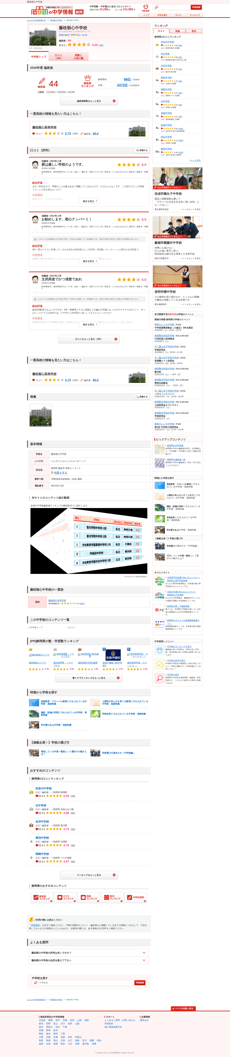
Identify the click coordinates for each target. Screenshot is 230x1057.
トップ (146, 15)
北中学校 (41, 805)
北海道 (42, 1020)
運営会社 (144, 1020)
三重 (63, 1033)
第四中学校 (42, 837)
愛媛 (92, 1040)
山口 (70, 1040)
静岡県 (61, 35)
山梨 (77, 1023)
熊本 (63, 1044)
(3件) (180, 81)
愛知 (41, 1033)
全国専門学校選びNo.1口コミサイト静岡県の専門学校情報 (183, 579)
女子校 (84, 35)
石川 (63, 1023)
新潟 (41, 1023)
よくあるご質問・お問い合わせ (120, 1020)
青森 (50, 1020)
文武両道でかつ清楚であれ (62, 279)
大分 (70, 1044)
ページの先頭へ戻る (184, 1008)
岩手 (58, 1020)
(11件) (180, 152)
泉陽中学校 (166, 113)
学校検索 (196, 7)
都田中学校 (166, 149)
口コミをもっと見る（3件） (89, 339)
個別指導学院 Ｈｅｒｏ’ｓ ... (137, 664)
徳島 (77, 1040)
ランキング (195, 15)
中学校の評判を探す (176, 660)
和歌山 (78, 1037)
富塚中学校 (166, 125)
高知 (99, 1040)
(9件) (180, 93)
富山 (55, 1023)
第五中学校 (166, 137)
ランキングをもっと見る (89, 875)
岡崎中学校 (42, 854)
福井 (70, 1023)
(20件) (180, 140)
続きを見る (88, 201)
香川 (84, 1040)
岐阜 (48, 1033)
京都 (55, 1037)
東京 (41, 1027)
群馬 (48, 1030)
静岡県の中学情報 (175, 445)
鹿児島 (85, 1044)
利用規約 (35, 925)
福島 (87, 1020)
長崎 (55, 1044)
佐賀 (48, 1044)
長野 (48, 1023)
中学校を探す (173, 674)
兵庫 (48, 1037)
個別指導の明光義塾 (88, 662)
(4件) (180, 45)
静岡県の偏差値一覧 (176, 459)
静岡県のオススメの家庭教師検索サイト (183, 622)
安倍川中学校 (44, 788)
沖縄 (94, 1044)
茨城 (41, 1030)
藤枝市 (67, 35)
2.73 (68, 133)
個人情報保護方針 (113, 1027)
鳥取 (41, 1040)
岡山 (55, 1040)
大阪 (41, 1037)
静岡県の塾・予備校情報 (178, 606)
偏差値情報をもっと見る (89, 101)
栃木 (55, 1030)
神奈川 (49, 1027)
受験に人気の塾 (78, 57)
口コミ (179, 15)
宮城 (65, 1020)
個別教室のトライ (37, 662)
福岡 (41, 1044)
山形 (79, 1020)
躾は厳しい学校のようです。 (63, 164)
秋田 (72, 1020)
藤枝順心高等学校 (44, 127)
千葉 (65, 1027)
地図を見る (60, 472)
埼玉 (58, 1027)
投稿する (144, 150)
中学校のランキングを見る (179, 646)
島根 (48, 1040)
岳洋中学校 (42, 821)
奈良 (70, 1037)
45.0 (95, 133)
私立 (78, 35)
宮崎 (77, 1044)
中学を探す (162, 15)
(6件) (180, 57)
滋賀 (63, 1037)
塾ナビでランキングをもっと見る (89, 678)
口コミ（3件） (58, 57)
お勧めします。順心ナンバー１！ (67, 219)
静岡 (55, 1033)
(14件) (180, 129)
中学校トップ (38, 56)
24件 (82, 604)
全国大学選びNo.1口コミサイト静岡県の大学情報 (181, 593)
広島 (63, 1040)
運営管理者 (38, 48)
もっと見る (196, 160)
